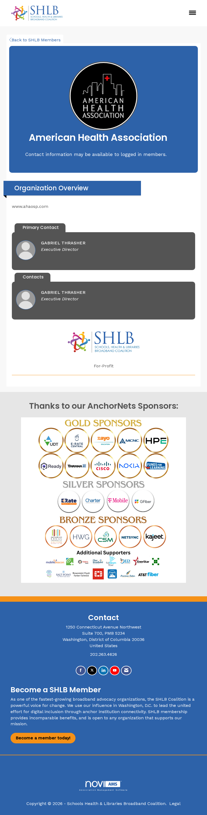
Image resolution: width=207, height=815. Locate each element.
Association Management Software (103, 790)
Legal (175, 803)
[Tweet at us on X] (92, 670)
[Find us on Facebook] (81, 670)
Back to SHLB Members (36, 39)
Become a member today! (43, 737)
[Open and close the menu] (135, 13)
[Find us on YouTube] (115, 670)
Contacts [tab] (33, 277)
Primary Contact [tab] (41, 227)
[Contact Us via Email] (126, 670)
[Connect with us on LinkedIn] (103, 670)
